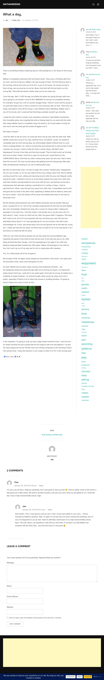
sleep (84, 375)
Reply (41, 486)
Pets (84, 353)
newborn (84, 332)
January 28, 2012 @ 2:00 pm (25, 486)
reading (84, 368)
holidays (85, 292)
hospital (84, 295)
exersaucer (85, 267)
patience (87, 348)
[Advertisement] (91, 197)
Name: (9, 586)
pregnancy (86, 365)
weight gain (85, 400)
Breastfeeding (86, 247)
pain (84, 339)
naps (83, 329)
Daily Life (16, 20)
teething (84, 383)
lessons (85, 309)
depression (84, 256)
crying (85, 253)
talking (85, 379)
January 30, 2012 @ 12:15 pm (34, 510)
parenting (87, 343)
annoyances (88, 243)
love (84, 313)
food (84, 274)
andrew (85, 239)
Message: (10, 563)
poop (84, 362)
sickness (86, 371)
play (84, 357)
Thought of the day (88, 386)
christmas (85, 249)
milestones (88, 322)
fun (83, 278)
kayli (83, 303)
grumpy (85, 284)
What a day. (96, 29)
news (84, 335)
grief (83, 281)
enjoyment (89, 263)
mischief (85, 326)
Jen (6, 20)
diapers (84, 259)
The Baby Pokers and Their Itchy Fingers (92, 131)
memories (86, 318)
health (84, 288)
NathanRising (11, 4)
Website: (10, 607)
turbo (83, 389)
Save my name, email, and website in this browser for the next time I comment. (35, 618)
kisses (83, 306)
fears (84, 270)
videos (85, 393)
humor (86, 299)
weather (85, 397)
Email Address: (12, 596)
